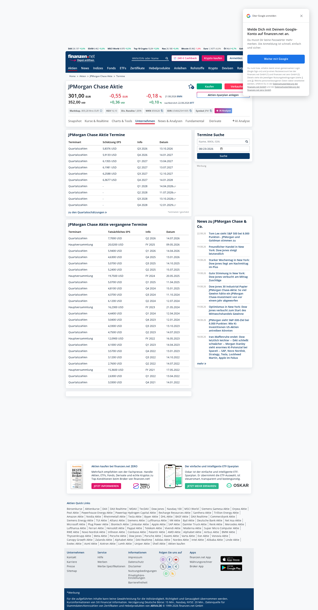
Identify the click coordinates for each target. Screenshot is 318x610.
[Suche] (167, 58)
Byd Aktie (188, 520)
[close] (301, 16)
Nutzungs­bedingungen (142, 571)
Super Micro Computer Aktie (221, 528)
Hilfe (100, 557)
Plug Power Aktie (98, 524)
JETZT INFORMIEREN (106, 486)
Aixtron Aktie (108, 543)
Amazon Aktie (75, 516)
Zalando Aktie (103, 539)
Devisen (227, 68)
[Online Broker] (82, 60)
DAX (70, 49)
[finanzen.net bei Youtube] (176, 559)
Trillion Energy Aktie (226, 512)
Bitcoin (184, 49)
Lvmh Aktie (125, 543)
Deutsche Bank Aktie (209, 520)
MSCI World (113, 49)
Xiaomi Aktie (171, 536)
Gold (241, 49)
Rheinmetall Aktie (115, 516)
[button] (185, 58)
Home (72, 76)
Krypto (213, 68)
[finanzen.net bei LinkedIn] (169, 566)
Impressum (135, 557)
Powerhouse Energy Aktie (97, 512)
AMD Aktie (174, 532)
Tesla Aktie (135, 516)
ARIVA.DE (156, 605)
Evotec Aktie (74, 543)
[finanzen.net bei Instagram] (163, 559)
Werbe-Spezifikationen (111, 566)
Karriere (72, 562)
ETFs (123, 68)
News (85, 68)
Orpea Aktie (239, 509)
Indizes (98, 68)
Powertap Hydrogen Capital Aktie (135, 512)
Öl (225, 49)
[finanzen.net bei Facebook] (169, 559)
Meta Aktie (100, 536)
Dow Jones (157, 509)
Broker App (197, 566)
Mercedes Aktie (234, 524)
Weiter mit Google (276, 59)
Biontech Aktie (120, 524)
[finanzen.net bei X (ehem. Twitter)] (163, 566)
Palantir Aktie (157, 532)
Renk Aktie (215, 524)
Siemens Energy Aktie (80, 520)
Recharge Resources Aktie (174, 512)
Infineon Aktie (116, 532)
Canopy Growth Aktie (80, 539)
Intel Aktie (198, 539)
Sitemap (72, 571)
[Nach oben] (245, 606)
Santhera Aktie (202, 512)
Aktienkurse (92, 509)
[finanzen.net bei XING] (176, 566)
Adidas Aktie (162, 539)
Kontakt (71, 557)
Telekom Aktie (153, 528)
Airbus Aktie (211, 532)
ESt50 (90, 49)
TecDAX (144, 509)
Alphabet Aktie (192, 532)
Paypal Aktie (134, 528)
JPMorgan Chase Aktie (101, 76)
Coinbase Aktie (137, 532)
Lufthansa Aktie (157, 520)
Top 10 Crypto (141, 49)
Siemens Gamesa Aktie (215, 509)
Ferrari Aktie (96, 528)
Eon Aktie (203, 536)
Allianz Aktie (117, 520)
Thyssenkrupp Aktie (79, 536)
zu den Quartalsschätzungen (86, 212)
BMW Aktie (228, 532)
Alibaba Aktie (215, 539)
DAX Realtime (118, 509)
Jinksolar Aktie (140, 524)
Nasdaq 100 (174, 509)
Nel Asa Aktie (233, 520)
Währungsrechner (201, 562)
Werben (102, 562)
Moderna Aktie (192, 528)
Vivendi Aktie (173, 528)
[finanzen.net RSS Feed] (173, 573)
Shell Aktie (159, 543)
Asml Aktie (90, 543)
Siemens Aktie (136, 520)
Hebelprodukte (159, 68)
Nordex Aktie (181, 539)
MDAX (133, 509)
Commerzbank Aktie (222, 516)
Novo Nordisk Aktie (93, 532)
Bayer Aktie (151, 516)
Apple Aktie (159, 524)
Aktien (72, 68)
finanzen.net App (200, 557)
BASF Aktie (181, 516)
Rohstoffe (197, 68)
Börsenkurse (74, 509)
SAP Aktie (174, 524)
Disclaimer (134, 566)
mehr (200, 363)
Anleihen (180, 68)
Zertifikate (137, 68)
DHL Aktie (167, 516)
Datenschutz (136, 562)
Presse (71, 566)
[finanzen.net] (81, 56)
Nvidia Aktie (93, 516)
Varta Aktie (188, 536)
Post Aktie (73, 512)
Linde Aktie (232, 539)
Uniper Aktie (142, 543)
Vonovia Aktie (220, 536)
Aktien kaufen (176, 543)
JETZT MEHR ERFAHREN (201, 486)
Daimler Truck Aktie (195, 524)
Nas (164, 49)
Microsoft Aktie (76, 524)
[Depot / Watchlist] (191, 86)
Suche (223, 156)
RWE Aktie (73, 532)
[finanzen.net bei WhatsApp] (166, 573)
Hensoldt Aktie (115, 528)
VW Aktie (174, 520)
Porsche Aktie (118, 536)
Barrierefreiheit (137, 582)
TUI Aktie (101, 520)
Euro (206, 49)
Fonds (111, 68)
